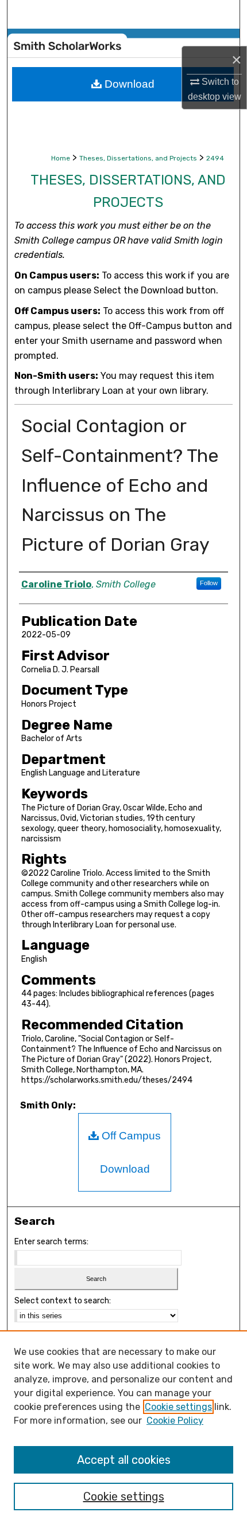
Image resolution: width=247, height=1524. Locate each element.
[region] (123, 1427)
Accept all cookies (124, 1460)
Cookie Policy (174, 1420)
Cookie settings (178, 1406)
